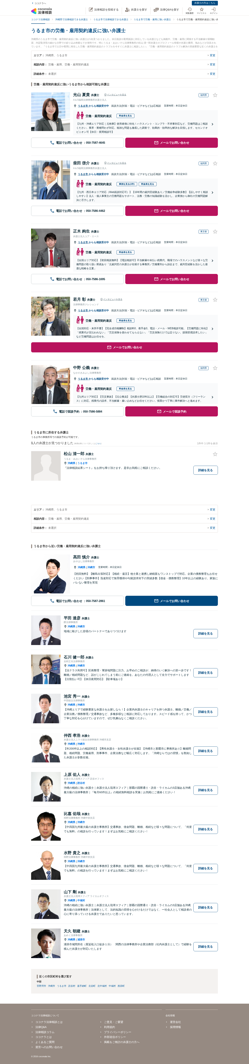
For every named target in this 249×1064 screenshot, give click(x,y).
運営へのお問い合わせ (49, 1047)
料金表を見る (125, 115)
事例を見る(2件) (127, 184)
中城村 (81, 900)
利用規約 (109, 1027)
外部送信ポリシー (115, 1036)
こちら (98, 443)
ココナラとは (43, 1036)
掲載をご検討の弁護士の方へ (121, 1042)
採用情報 (175, 1027)
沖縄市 (91, 567)
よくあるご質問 (44, 1042)
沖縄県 (71, 463)
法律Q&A (40, 1027)
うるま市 (83, 105)
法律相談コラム (44, 1032)
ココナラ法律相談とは (49, 1022)
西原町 (121, 986)
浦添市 (81, 939)
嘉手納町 (82, 986)
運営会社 (175, 1022)
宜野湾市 (41, 986)
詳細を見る (205, 470)
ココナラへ (40, 3)
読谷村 (81, 782)
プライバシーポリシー (117, 1032)
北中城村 (102, 986)
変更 (212, 55)
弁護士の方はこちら (204, 3)
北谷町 (92, 986)
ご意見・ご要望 (113, 1022)
